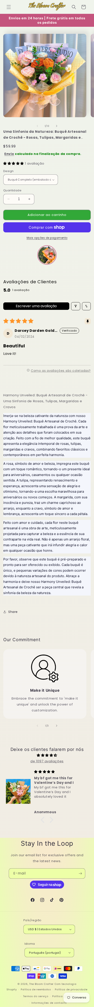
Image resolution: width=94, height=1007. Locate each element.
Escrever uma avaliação (36, 306)
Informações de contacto (48, 1003)
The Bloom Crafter (41, 984)
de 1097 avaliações (47, 761)
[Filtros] (75, 306)
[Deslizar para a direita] (56, 126)
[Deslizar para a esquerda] (37, 126)
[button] (9, 7)
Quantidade (12, 190)
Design (8, 171)
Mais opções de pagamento (47, 238)
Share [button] (13, 612)
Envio (9, 154)
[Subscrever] (80, 873)
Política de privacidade (71, 989)
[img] (47, 755)
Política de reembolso (36, 989)
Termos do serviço (35, 996)
